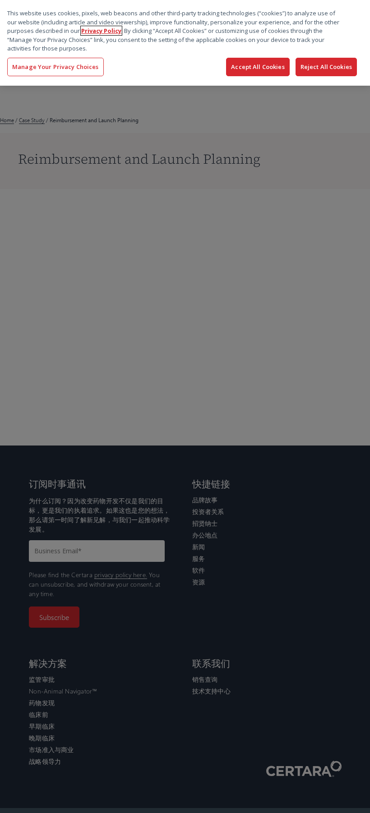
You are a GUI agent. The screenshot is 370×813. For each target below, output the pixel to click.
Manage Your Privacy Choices (55, 67)
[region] (185, 43)
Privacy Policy (101, 31)
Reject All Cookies (326, 67)
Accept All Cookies (257, 67)
